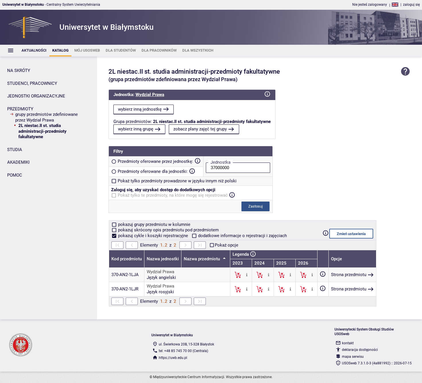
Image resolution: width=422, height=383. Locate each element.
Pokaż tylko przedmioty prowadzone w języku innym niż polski (177, 180)
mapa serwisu (353, 357)
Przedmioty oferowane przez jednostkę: (155, 161)
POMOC (14, 175)
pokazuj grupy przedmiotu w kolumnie (153, 224)
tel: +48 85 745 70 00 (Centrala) (183, 351)
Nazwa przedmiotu (202, 258)
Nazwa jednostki (163, 258)
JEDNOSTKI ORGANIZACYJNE (36, 96)
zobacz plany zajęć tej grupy (200, 129)
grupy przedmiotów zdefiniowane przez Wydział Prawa (46, 117)
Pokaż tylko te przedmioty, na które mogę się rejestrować (173, 195)
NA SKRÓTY (18, 70)
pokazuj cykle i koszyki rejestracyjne (153, 235)
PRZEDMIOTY (20, 109)
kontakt (348, 343)
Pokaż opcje (226, 245)
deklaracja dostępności (360, 350)
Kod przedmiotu (126, 258)
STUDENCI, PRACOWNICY (32, 83)
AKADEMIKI (18, 162)
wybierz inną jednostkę (140, 109)
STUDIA (14, 149)
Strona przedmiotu (348, 274)
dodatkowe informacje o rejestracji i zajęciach (242, 235)
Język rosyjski (160, 291)
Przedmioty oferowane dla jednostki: (153, 171)
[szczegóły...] (246, 274)
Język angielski (161, 277)
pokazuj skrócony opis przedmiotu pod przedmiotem (168, 229)
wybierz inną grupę (135, 129)
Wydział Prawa (149, 94)
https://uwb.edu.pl (173, 358)
